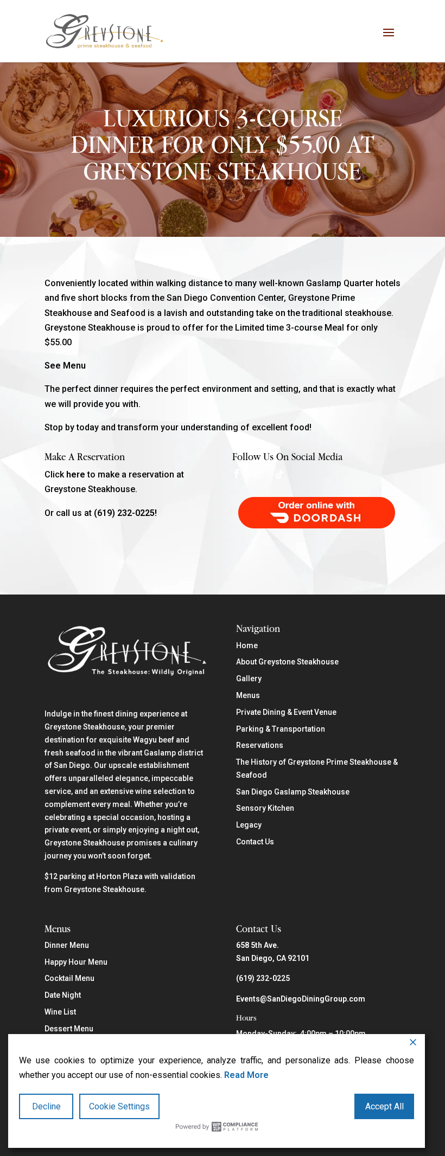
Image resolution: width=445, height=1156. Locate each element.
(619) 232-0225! (125, 513)
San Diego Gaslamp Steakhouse (292, 791)
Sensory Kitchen (265, 808)
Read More (246, 1075)
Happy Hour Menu (75, 962)
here (75, 474)
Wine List (60, 1012)
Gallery (249, 678)
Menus (248, 695)
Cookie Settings (119, 1106)
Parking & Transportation (280, 729)
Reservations (259, 745)
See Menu (65, 365)
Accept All (384, 1106)
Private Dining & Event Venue (286, 712)
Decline (46, 1106)
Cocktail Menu (69, 978)
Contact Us (255, 841)
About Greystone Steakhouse (287, 661)
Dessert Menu (68, 1028)
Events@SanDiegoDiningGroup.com (300, 998)
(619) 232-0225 (263, 978)
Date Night (62, 995)
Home (247, 645)
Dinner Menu (66, 945)
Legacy (249, 825)
